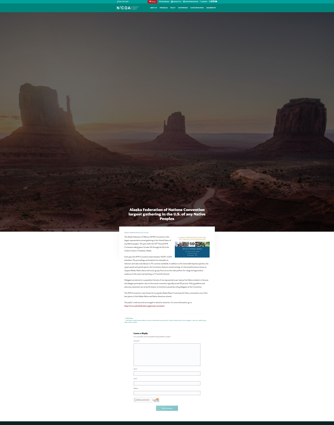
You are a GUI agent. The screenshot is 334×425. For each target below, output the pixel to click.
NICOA (201, 320)
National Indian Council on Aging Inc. (183, 320)
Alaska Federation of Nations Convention (142, 320)
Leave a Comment (144, 232)
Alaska (130, 320)
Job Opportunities (191, 2)
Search (204, 2)
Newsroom (165, 2)
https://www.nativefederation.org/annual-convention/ (144, 305)
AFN (127, 320)
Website (136, 388)
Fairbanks (171, 320)
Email (135, 379)
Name (136, 369)
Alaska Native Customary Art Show (160, 320)
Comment (137, 341)
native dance (195, 320)
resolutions (134, 322)
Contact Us (177, 2)
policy (204, 320)
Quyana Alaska (128, 322)
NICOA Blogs (129, 318)
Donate (153, 2)
